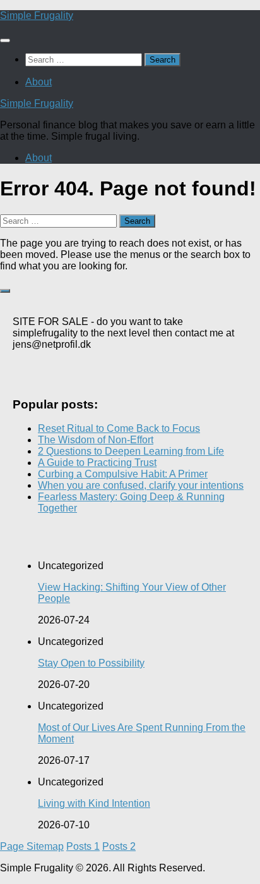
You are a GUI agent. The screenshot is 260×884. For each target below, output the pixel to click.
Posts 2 (119, 846)
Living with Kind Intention (94, 803)
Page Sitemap (32, 846)
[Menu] (5, 40)
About (38, 82)
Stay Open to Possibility (91, 663)
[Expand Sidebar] (5, 291)
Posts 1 (83, 846)
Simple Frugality (36, 15)
